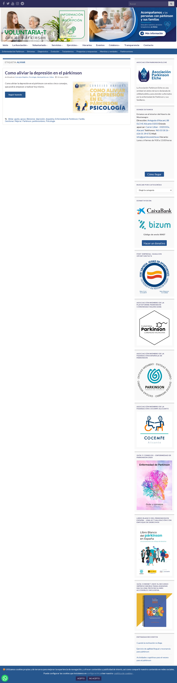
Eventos (100, 45)
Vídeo (51, 77)
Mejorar (18, 121)
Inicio (5, 45)
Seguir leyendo (15, 94)
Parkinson (26, 121)
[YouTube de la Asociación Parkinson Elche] (12, 3)
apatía (16, 119)
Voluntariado (39, 45)
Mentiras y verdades (109, 51)
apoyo (23, 119)
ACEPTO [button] (81, 678)
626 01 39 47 (143, 133)
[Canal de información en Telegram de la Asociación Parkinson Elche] (22, 3)
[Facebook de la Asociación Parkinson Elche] (4, 3)
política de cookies (123, 673)
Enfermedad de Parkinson (13, 51)
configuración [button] (93, 673)
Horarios (87, 45)
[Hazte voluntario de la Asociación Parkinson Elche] (44, 24)
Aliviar (10, 119)
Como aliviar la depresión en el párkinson (43, 72)
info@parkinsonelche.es (148, 137)
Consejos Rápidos (21, 77)
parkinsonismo (38, 121)
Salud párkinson (43, 77)
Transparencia (131, 45)
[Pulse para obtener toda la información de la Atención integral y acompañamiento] (132, 24)
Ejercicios (72, 45)
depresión (40, 119)
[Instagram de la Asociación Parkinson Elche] (17, 3)
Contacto (148, 45)
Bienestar (31, 119)
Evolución (55, 51)
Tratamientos (68, 51)
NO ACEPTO (94, 678)
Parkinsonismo (126, 51)
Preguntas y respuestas (86, 51)
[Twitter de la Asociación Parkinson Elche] (8, 3)
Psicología (32, 77)
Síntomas (31, 51)
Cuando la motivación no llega (149, 643)
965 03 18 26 (162, 130)
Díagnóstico (43, 51)
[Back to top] (170, 676)
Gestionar (9, 121)
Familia (81, 119)
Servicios (57, 45)
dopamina (50, 119)
